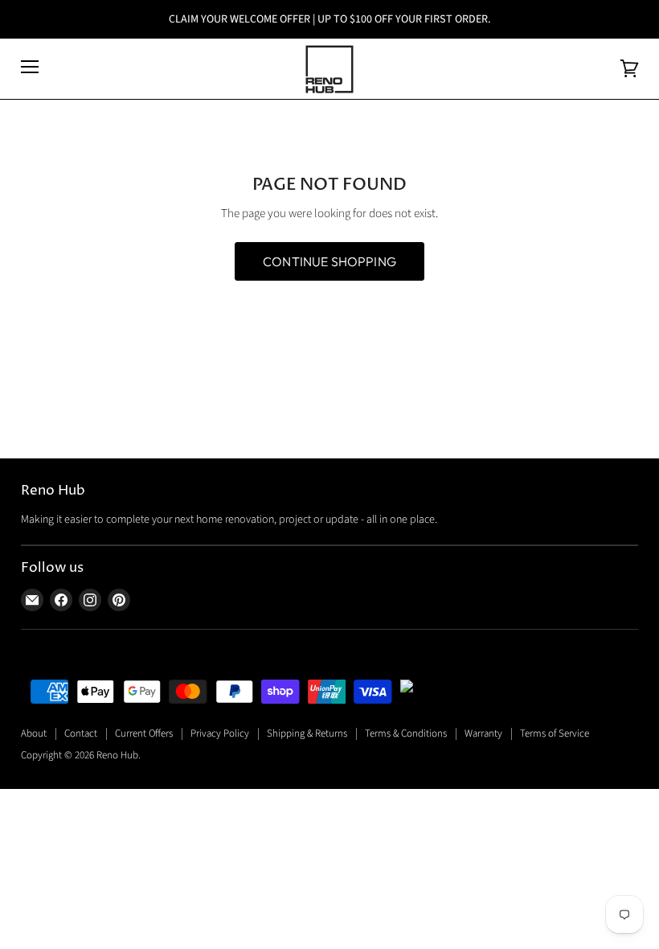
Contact (80, 733)
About (34, 733)
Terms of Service (554, 733)
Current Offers (144, 733)
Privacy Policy (219, 733)
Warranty (483, 733)
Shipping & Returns (307, 733)
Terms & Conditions (406, 733)
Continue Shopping (329, 261)
